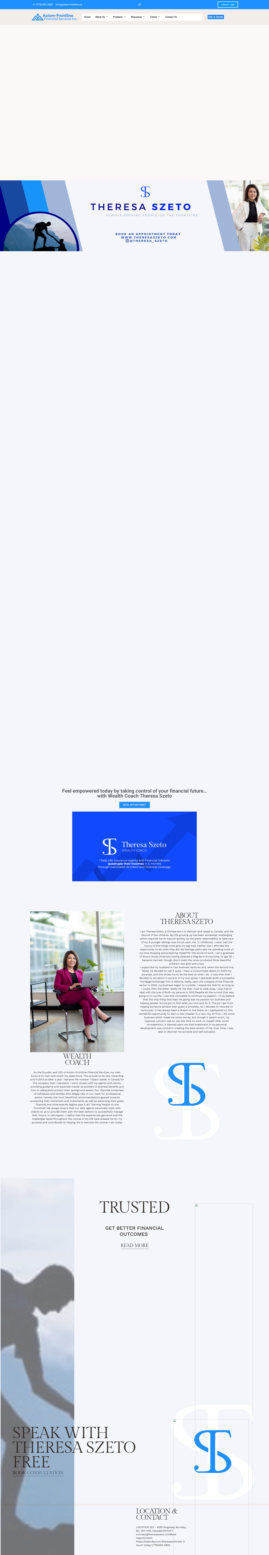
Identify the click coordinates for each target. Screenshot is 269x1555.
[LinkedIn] (134, 4)
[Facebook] (128, 4)
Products (118, 17)
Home (87, 17)
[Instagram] (139, 4)
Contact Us (171, 17)
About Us (100, 17)
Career (153, 17)
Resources (136, 17)
